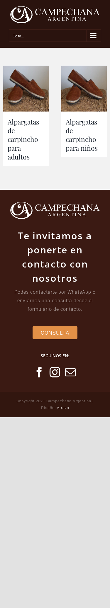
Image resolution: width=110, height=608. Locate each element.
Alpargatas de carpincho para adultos (23, 139)
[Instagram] (55, 372)
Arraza (63, 408)
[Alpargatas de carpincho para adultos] (26, 89)
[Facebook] (39, 372)
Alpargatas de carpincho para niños (82, 135)
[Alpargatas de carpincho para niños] (84, 89)
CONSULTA (55, 333)
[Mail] (70, 372)
